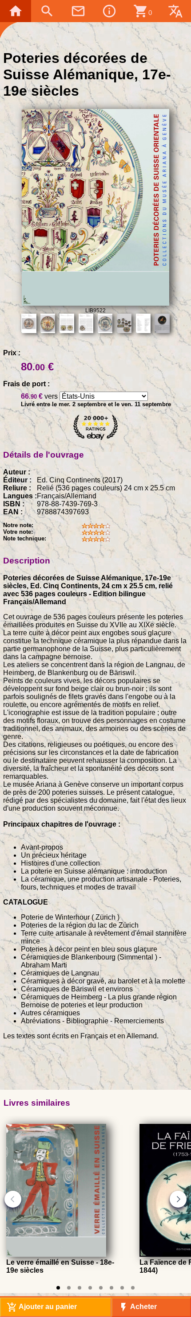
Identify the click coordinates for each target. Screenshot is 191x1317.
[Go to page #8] (132, 1287)
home (15, 11)
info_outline (109, 11)
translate (175, 11)
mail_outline (78, 11)
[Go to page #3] (79, 1287)
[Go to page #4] (90, 1287)
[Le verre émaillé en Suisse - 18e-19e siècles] (56, 1254)
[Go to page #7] (122, 1287)
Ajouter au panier (42, 1307)
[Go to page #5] (101, 1287)
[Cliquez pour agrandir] (96, 303)
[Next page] (178, 1199)
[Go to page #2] (69, 1287)
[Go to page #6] (111, 1287)
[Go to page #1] (58, 1287)
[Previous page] (12, 1199)
